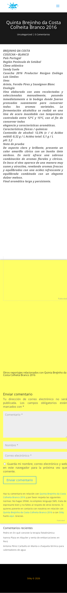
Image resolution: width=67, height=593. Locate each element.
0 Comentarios (42, 34)
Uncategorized (24, 34)
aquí (11, 515)
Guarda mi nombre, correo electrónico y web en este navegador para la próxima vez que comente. (35, 467)
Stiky (61, 512)
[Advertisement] (33, 221)
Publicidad (62, 298)
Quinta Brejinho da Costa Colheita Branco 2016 (27, 512)
